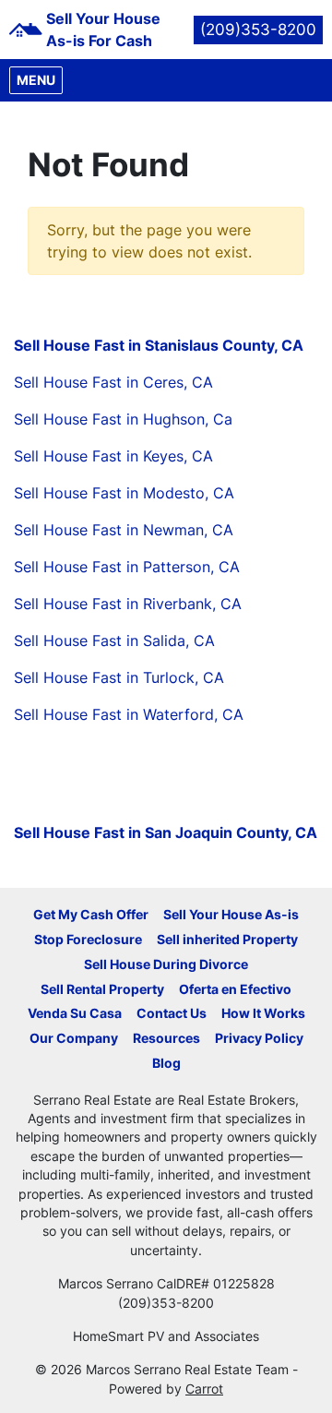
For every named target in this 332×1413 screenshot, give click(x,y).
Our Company (74, 1038)
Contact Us (171, 1013)
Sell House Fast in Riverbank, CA (128, 603)
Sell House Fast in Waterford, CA (128, 714)
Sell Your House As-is (231, 914)
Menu (39, 79)
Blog (166, 1063)
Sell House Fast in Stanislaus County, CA (158, 345)
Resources (166, 1038)
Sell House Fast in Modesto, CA (124, 493)
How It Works (263, 1013)
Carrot (204, 1389)
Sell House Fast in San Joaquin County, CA (165, 832)
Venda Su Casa (75, 1013)
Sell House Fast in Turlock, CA (119, 677)
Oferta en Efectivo (235, 989)
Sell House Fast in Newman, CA (123, 530)
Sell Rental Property (102, 989)
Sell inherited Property (227, 939)
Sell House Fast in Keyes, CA (113, 456)
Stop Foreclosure (88, 939)
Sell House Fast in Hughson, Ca (123, 419)
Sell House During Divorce (166, 964)
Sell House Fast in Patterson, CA (127, 566)
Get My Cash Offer (90, 914)
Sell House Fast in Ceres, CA (113, 382)
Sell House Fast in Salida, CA (114, 640)
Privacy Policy (259, 1038)
